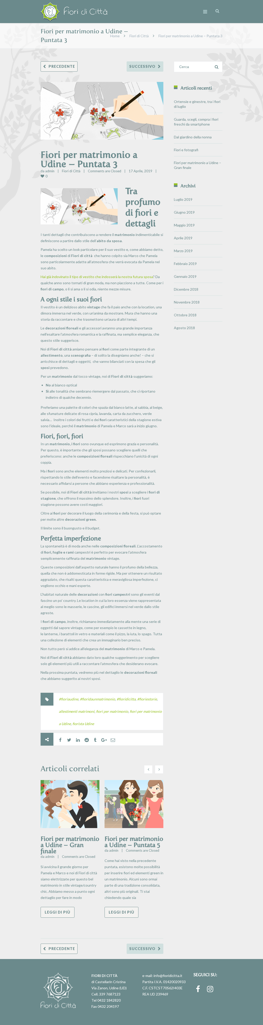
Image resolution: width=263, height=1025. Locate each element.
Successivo (142, 66)
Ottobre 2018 (185, 315)
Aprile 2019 (183, 238)
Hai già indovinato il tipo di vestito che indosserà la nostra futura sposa (97, 276)
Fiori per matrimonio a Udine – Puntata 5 (134, 842)
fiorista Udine (83, 724)
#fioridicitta (126, 699)
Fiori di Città (139, 36)
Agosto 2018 (184, 328)
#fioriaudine (68, 699)
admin (49, 171)
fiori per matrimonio (112, 711)
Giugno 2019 (184, 212)
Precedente (62, 66)
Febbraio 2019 (185, 263)
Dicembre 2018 (186, 289)
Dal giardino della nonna (193, 137)
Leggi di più (57, 912)
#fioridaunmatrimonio (97, 699)
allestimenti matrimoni (77, 711)
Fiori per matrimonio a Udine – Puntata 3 (89, 159)
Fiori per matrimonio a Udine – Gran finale (70, 845)
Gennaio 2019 (185, 276)
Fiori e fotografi (186, 150)
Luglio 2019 (183, 199)
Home (115, 36)
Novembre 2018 (187, 302)
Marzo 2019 (183, 251)
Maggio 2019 (184, 225)
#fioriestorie (147, 699)
